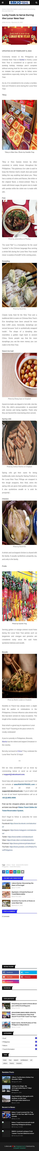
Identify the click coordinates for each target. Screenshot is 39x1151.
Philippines (5, 867)
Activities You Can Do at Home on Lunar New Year (23, 902)
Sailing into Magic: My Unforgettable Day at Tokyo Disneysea (22, 1088)
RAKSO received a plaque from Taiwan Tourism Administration (23, 1132)
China (19, 751)
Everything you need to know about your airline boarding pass (24, 1005)
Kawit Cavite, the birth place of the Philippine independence (24, 1024)
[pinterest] (28, 977)
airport (16, 1060)
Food (13, 865)
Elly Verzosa (7, 22)
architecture (24, 1060)
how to (12, 1063)
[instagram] (10, 981)
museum (19, 1063)
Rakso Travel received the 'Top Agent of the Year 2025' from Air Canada (23, 1114)
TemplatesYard (20, 1146)
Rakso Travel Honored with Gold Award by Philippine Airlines (23, 1123)
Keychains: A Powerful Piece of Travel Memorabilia (22, 893)
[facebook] (10, 972)
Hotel (4, 1060)
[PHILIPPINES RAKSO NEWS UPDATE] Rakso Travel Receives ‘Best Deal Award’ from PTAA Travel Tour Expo (24, 1014)
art (31, 1060)
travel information (12, 9)
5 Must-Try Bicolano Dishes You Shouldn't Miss (23, 1078)
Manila (4, 741)
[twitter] (28, 972)
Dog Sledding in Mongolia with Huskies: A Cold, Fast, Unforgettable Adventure (22, 1098)
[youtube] (10, 977)
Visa (10, 1060)
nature (20, 1045)
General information (22, 865)
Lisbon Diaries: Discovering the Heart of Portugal (22, 884)
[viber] (28, 981)
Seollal (21, 60)
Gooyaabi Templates (19, 1148)
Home (4, 9)
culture (8, 865)
